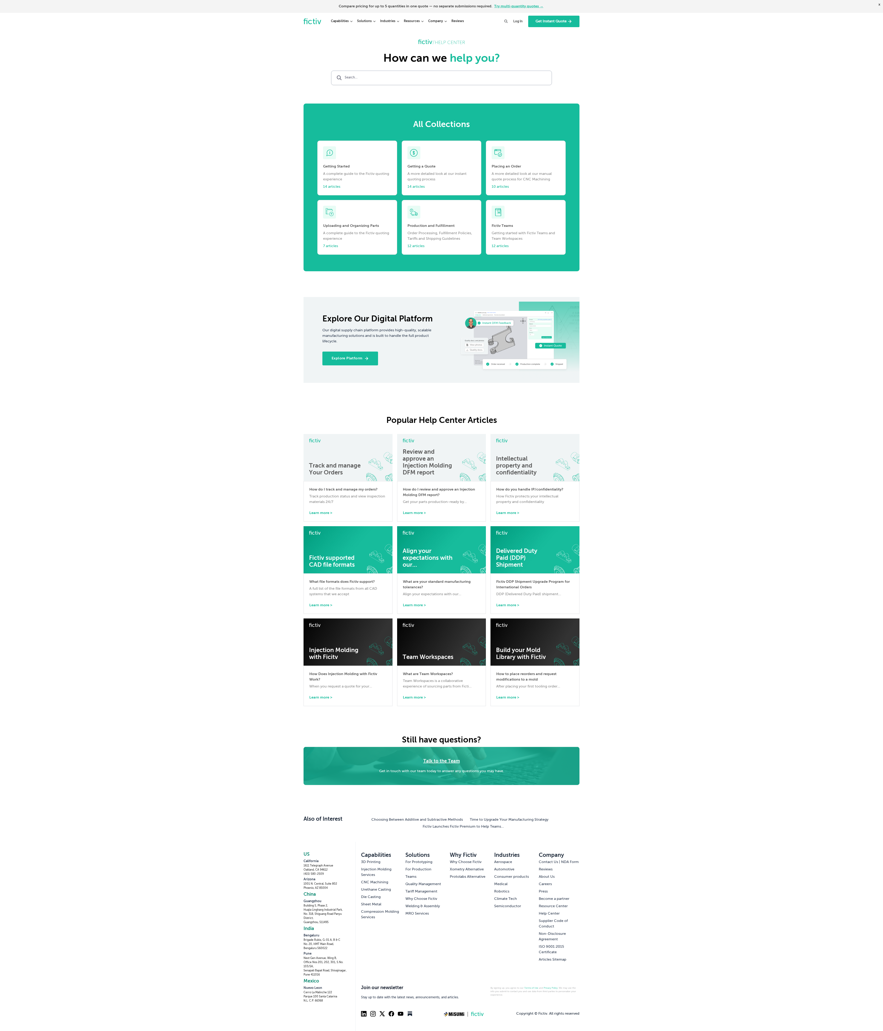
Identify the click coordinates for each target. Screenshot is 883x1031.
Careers (545, 884)
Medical (500, 884)
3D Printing (370, 862)
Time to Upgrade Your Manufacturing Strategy (509, 820)
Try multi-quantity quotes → (518, 6)
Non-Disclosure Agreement (552, 936)
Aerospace (503, 862)
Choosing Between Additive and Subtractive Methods (417, 820)
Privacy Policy (551, 988)
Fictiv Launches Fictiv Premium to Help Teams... (463, 827)
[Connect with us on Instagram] (373, 1014)
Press (543, 891)
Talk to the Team (441, 761)
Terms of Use (531, 988)
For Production (418, 869)
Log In (518, 21)
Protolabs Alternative (467, 877)
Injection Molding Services (376, 872)
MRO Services (417, 913)
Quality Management (423, 884)
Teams (410, 877)
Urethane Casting (376, 890)
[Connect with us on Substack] (410, 1014)
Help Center (549, 913)
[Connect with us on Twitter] (382, 1014)
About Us (547, 877)
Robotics (501, 891)
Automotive (504, 869)
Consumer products (511, 877)
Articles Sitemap (552, 960)
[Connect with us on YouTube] (400, 1014)
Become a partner (554, 899)
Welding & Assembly (422, 906)
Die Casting (371, 897)
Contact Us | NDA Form (559, 862)
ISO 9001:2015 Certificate (551, 949)
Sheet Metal (371, 904)
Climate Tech (505, 899)
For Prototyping (418, 862)
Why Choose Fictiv (421, 899)
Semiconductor (507, 906)
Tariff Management (421, 891)
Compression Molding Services (380, 914)
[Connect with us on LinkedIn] (364, 1014)
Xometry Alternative (467, 869)
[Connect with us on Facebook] (391, 1014)
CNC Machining (374, 882)
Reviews (457, 21)
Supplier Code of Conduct (553, 923)
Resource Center (553, 906)
